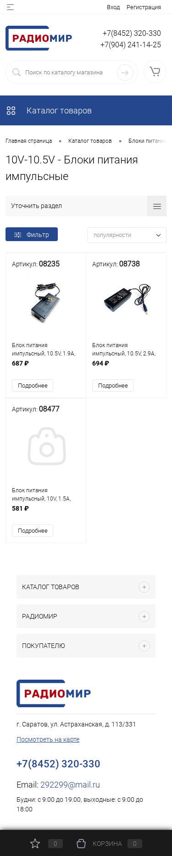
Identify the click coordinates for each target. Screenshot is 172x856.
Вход (113, 7)
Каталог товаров (58, 110)
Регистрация (144, 7)
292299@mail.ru (70, 784)
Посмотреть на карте (48, 739)
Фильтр (38, 234)
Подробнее (33, 385)
